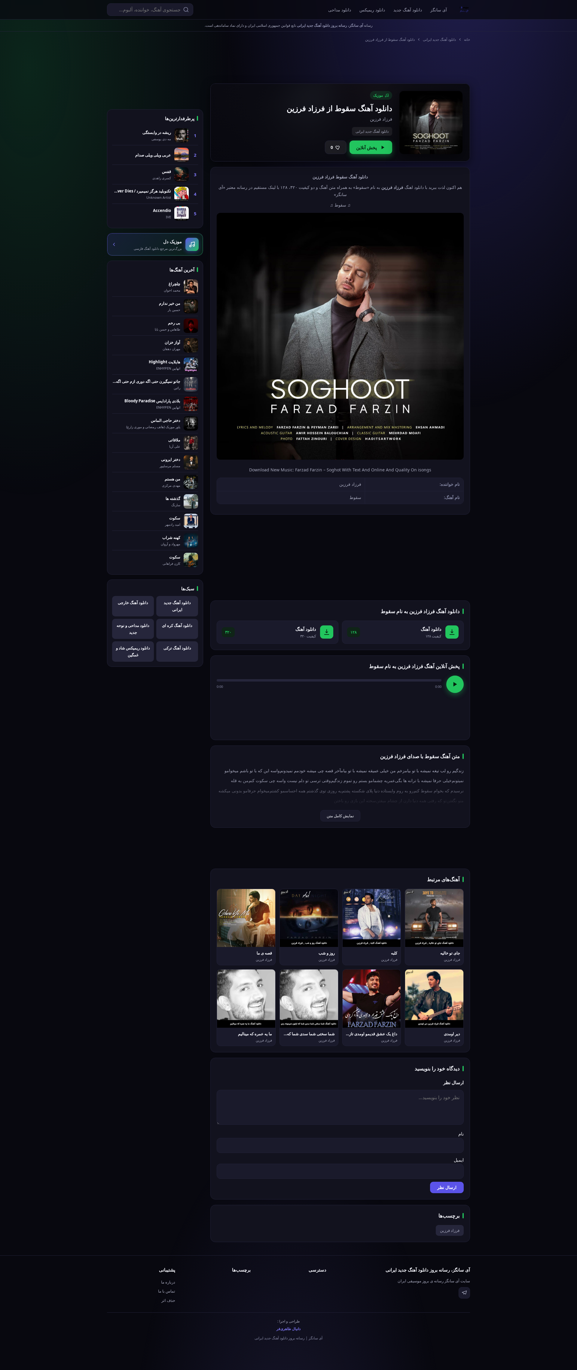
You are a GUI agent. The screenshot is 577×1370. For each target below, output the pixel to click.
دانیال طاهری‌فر (288, 1328)
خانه (467, 39)
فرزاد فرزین (449, 1230)
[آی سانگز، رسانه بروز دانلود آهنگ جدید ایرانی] (464, 9)
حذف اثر (168, 1300)
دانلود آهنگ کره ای (177, 625)
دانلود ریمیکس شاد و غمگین (133, 651)
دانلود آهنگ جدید (407, 10)
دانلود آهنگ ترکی (177, 648)
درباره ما (168, 1282)
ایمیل (459, 1160)
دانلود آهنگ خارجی (133, 602)
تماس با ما (166, 1291)
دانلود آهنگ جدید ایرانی (439, 39)
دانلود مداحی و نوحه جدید (133, 629)
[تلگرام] (464, 1293)
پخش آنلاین (366, 147)
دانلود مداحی (339, 10)
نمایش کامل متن (340, 815)
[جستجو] (186, 10)
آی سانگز (438, 10)
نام (461, 1134)
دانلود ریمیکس (372, 10)
